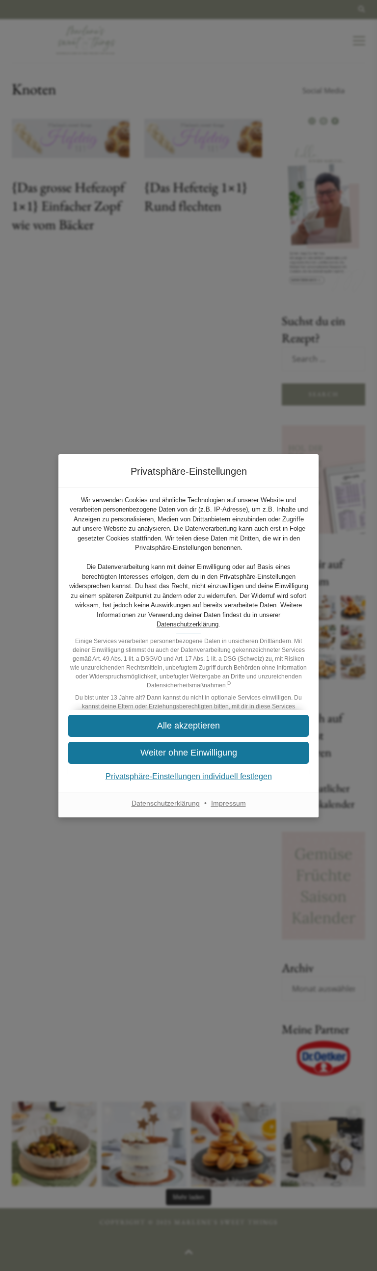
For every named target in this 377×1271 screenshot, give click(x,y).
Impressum (228, 803)
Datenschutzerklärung (187, 624)
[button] (188, 753)
